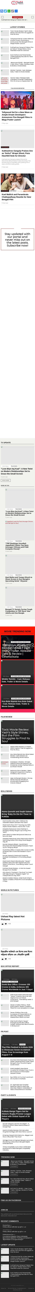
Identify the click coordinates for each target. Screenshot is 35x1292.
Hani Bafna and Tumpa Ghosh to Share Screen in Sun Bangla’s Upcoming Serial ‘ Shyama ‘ (18, 579)
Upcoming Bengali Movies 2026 (21, 642)
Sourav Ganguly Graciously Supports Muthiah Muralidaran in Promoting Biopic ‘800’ (17, 857)
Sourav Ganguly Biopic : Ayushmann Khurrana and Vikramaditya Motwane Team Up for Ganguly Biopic (18, 845)
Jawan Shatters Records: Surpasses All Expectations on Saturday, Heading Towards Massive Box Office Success (20, 1015)
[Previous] (2, 17)
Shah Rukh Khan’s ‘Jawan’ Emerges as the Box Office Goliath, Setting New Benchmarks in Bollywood (22, 1023)
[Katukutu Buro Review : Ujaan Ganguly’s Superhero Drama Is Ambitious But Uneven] (5, 773)
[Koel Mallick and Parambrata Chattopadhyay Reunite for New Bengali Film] (5, 57)
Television (14, 466)
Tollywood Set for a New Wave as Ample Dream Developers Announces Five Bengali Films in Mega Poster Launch (21, 41)
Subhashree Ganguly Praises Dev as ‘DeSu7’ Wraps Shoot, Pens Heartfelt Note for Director (14, 20)
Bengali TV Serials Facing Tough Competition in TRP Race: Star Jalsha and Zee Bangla (18, 611)
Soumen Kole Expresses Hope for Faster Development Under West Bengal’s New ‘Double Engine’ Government (22, 1062)
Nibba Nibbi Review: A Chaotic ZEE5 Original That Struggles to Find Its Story (21, 748)
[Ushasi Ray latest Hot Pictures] (17, 902)
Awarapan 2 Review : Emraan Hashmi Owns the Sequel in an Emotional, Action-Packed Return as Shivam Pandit (22, 764)
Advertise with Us (17, 1290)
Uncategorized (14, 108)
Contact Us (31, 1288)
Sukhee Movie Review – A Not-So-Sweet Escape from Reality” (16, 869)
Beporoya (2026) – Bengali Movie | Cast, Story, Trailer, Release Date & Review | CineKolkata (22, 64)
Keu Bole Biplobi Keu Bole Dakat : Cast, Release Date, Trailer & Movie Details (22, 1180)
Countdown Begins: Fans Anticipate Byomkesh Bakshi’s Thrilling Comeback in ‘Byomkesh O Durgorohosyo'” (17, 1237)
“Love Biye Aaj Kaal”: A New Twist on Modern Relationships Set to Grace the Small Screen (16, 471)
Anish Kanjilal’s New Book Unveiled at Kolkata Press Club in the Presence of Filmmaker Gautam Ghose (22, 1071)
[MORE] (31, 127)
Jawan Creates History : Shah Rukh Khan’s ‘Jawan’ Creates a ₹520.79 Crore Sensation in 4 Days (18, 879)
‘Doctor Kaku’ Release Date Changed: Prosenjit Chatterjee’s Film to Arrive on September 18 (21, 79)
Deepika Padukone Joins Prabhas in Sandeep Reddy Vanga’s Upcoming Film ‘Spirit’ (17, 830)
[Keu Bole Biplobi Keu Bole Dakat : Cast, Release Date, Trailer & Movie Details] (17, 697)
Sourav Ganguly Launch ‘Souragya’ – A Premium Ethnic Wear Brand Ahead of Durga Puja (16, 1125)
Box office (6, 981)
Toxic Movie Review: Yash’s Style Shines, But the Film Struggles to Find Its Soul (21, 32)
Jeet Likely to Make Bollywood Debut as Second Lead (17, 835)
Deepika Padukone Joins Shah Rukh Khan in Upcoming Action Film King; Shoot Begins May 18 (18, 840)
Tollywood (5, 108)
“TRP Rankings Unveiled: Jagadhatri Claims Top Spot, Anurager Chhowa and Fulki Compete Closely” (17, 546)
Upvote (2, 924)
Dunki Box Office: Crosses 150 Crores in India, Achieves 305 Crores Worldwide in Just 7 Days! (18, 851)
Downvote (5, 924)
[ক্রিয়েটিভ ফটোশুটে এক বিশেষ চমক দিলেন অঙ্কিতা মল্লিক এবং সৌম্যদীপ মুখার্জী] (17, 938)
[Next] (33, 17)
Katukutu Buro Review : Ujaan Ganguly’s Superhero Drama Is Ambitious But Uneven (21, 772)
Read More (5, 480)
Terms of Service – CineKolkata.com (17, 1288)
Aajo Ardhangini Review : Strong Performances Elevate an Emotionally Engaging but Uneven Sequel (21, 780)
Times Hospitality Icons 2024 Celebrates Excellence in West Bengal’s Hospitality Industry (17, 1148)
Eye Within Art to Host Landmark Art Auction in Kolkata (21, 1078)
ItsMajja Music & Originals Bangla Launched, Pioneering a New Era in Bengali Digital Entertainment (18, 1141)
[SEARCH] (33, 6)
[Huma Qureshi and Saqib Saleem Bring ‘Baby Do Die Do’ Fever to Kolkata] (17, 806)
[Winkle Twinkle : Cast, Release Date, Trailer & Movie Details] (5, 72)
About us (3, 1288)
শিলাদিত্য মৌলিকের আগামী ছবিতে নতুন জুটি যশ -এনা (14, 1227)
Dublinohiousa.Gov (8, 1234)
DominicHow (6, 1225)
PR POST (22, 1044)
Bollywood (13, 981)
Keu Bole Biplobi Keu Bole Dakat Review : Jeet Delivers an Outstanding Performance (22, 755)
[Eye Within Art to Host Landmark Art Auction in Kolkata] (5, 1079)
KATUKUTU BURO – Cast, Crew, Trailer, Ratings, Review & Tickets (21, 1189)
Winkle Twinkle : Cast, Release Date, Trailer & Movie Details (21, 71)
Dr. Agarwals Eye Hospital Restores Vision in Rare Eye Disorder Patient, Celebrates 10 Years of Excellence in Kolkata (21, 1087)
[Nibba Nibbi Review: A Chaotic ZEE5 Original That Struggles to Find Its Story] (5, 749)
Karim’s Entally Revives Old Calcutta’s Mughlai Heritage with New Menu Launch (17, 1131)
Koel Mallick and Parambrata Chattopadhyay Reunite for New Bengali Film (21, 56)
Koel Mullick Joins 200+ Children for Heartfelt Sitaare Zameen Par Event (15, 821)
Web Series (13, 191)
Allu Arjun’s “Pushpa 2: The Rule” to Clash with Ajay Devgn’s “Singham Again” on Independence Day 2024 (17, 873)
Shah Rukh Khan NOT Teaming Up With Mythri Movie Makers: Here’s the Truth (16, 825)
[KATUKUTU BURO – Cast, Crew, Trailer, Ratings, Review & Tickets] (5, 1191)
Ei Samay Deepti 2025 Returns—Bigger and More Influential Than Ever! (18, 1136)
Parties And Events (24, 1108)
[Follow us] (31, 6)
